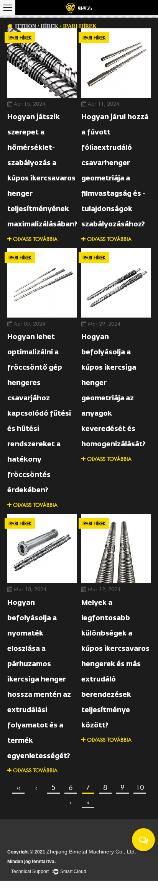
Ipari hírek (19, 37)
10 (140, 787)
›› (87, 801)
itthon (25, 26)
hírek (49, 26)
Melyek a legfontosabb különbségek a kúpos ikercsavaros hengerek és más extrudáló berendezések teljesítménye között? (115, 664)
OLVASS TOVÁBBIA (35, 238)
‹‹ (18, 787)
